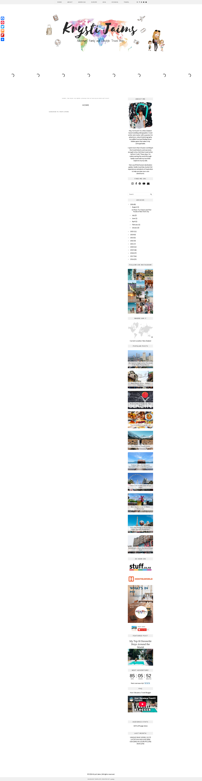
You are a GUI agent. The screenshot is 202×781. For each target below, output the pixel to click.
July (133, 215)
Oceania (115, 2)
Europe (94, 2)
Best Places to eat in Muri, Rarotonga (140, 508)
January (134, 228)
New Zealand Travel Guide (140, 446)
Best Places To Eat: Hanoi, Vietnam (140, 384)
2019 (132, 250)
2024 (132, 235)
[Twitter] (2, 27)
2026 (132, 204)
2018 (132, 253)
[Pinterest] (2, 22)
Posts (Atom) (64, 111)
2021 (132, 244)
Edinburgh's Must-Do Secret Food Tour (140, 549)
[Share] (2, 39)
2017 (132, 256)
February (135, 225)
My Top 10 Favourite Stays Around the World (140, 644)
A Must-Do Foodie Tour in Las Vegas (140, 486)
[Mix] (2, 31)
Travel (126, 2)
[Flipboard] (2, 35)
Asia (104, 2)
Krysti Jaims (97, 774)
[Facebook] (2, 18)
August (134, 207)
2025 (132, 231)
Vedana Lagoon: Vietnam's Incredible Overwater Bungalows (140, 466)
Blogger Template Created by (101, 779)
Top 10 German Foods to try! (140, 425)
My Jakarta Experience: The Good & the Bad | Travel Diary (140, 364)
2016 (132, 259)
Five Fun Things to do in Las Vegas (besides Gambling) (140, 528)
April (133, 221)
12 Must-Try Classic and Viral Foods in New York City (141, 210)
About (70, 2)
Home (59, 2)
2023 (132, 238)
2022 (132, 241)
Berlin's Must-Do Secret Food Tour (140, 405)
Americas (82, 2)
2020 (132, 247)
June (133, 218)
